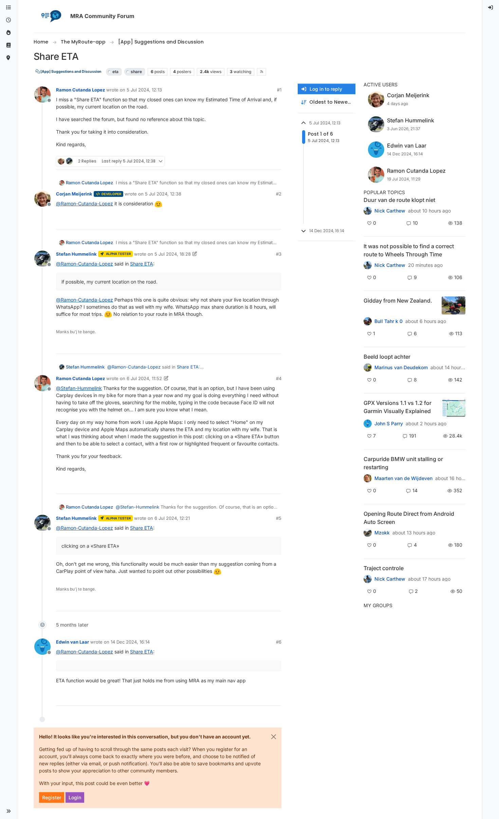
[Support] (8, 45)
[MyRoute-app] (8, 58)
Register (51, 797)
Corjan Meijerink (74, 194)
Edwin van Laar (72, 642)
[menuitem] (491, 8)
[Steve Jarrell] (368, 424)
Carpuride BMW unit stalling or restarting (403, 463)
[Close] (273, 737)
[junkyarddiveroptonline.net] (368, 265)
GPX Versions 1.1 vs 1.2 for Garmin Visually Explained (397, 406)
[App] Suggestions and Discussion (70, 71)
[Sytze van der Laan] (368, 478)
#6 (278, 642)
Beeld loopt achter (387, 356)
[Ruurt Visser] (368, 579)
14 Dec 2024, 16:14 (130, 642)
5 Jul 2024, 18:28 (172, 254)
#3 (278, 254)
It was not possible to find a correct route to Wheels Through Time (409, 250)
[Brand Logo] (50, 16)
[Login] (491, 8)
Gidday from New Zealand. (398, 300)
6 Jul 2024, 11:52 (144, 378)
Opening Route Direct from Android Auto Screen (409, 517)
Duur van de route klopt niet (399, 200)
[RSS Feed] (261, 71)
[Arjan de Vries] (368, 367)
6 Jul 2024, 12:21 (172, 518)
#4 (278, 378)
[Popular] (8, 33)
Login (75, 797)
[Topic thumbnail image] (453, 305)
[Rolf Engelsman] (368, 211)
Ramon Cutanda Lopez (80, 89)
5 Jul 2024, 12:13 (144, 89)
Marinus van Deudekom (401, 367)
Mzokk (382, 532)
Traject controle (384, 568)
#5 (278, 518)
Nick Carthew (389, 210)
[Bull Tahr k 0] (368, 321)
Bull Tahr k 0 (388, 321)
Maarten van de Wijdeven (403, 478)
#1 (279, 89)
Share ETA (141, 264)
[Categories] (8, 8)
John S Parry (388, 423)
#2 (278, 194)
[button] (8, 811)
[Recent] (8, 20)
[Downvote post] (276, 161)
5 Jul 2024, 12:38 (163, 194)
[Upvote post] (251, 161)
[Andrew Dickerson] (368, 533)
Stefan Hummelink (76, 254)
